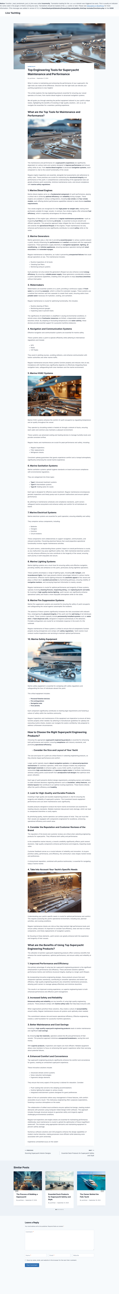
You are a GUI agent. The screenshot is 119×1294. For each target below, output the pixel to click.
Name (28, 1255)
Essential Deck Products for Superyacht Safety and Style (78, 1153)
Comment (30, 1232)
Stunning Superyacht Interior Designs (38, 1152)
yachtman (32, 78)
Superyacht (31, 66)
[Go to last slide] (16, 1189)
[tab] (57, 1209)
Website (76, 1255)
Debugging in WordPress (95, 6)
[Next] (102, 1189)
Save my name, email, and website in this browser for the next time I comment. (52, 1260)
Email (51, 1255)
